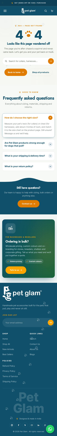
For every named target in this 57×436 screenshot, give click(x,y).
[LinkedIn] (38, 425)
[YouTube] (31, 425)
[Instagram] (12, 425)
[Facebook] (18, 425)
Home (5, 339)
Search (33, 339)
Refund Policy (8, 366)
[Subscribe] (51, 322)
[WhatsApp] (45, 425)
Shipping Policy (9, 381)
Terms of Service (10, 376)
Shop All (6, 344)
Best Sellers (7, 354)
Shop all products (40, 72)
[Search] (45, 11)
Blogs (32, 354)
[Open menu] (5, 11)
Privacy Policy (8, 371)
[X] (25, 425)
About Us (34, 349)
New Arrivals (8, 349)
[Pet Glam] (28, 11)
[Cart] (52, 11)
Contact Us (35, 344)
